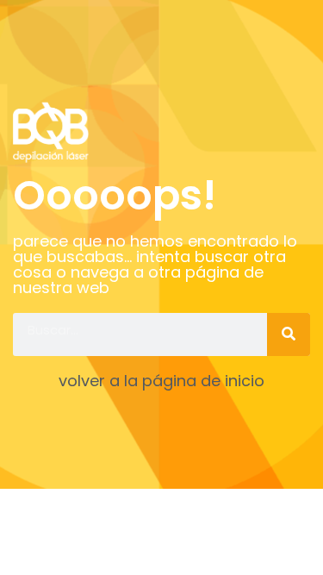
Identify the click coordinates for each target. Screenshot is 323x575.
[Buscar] (288, 334)
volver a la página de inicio (161, 380)
